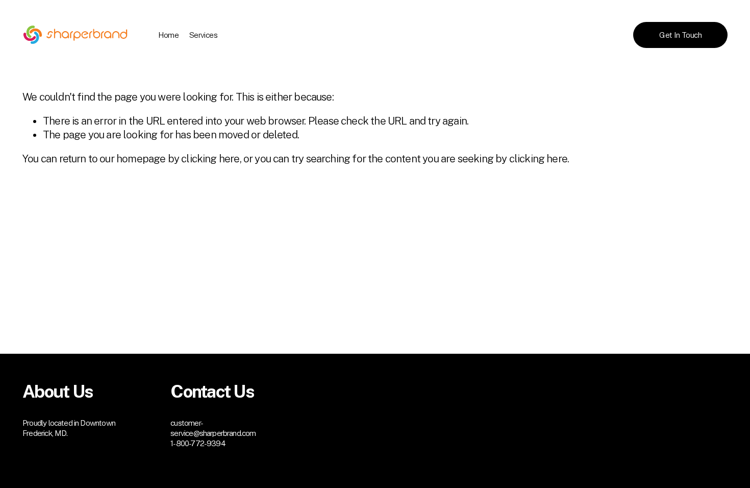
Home (168, 35)
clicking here (210, 159)
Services (203, 35)
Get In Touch (680, 35)
